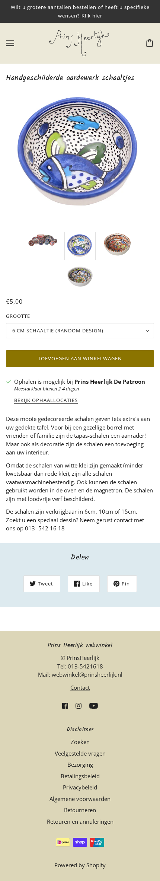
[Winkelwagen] (150, 43)
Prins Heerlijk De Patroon (109, 381)
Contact (80, 687)
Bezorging (80, 764)
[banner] (79, 42)
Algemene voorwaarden (80, 798)
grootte (18, 316)
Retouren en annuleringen (80, 821)
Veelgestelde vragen (80, 753)
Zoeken (80, 742)
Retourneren (80, 810)
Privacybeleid (80, 787)
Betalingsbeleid (80, 776)
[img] (65, 705)
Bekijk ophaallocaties (46, 400)
